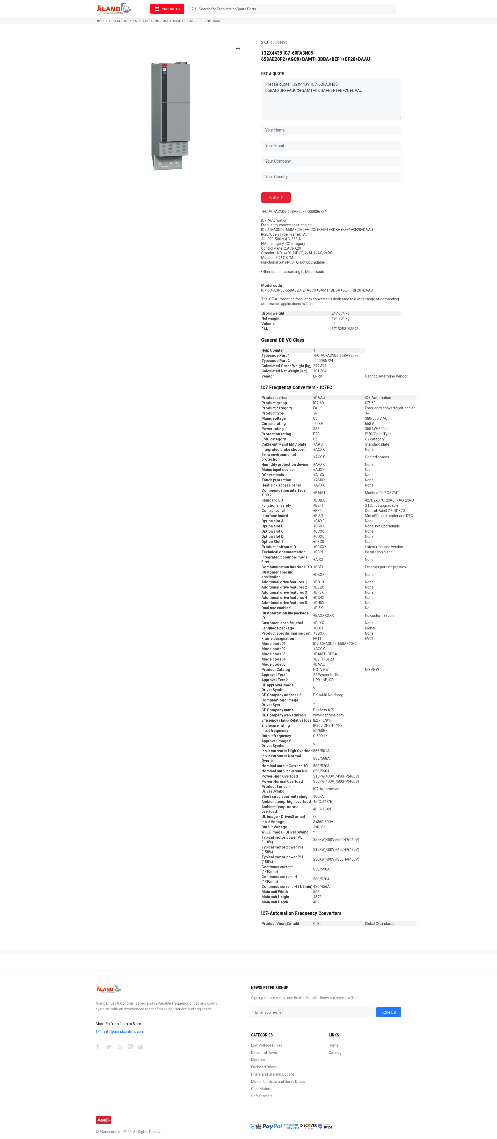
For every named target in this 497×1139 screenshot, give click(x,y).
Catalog (335, 1052)
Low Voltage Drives (266, 1045)
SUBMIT (276, 198)
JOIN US (389, 1012)
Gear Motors (261, 1089)
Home (100, 21)
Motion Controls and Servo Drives (278, 1081)
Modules (258, 1060)
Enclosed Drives (264, 1067)
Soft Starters (262, 1096)
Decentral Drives (264, 1052)
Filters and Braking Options (273, 1074)
